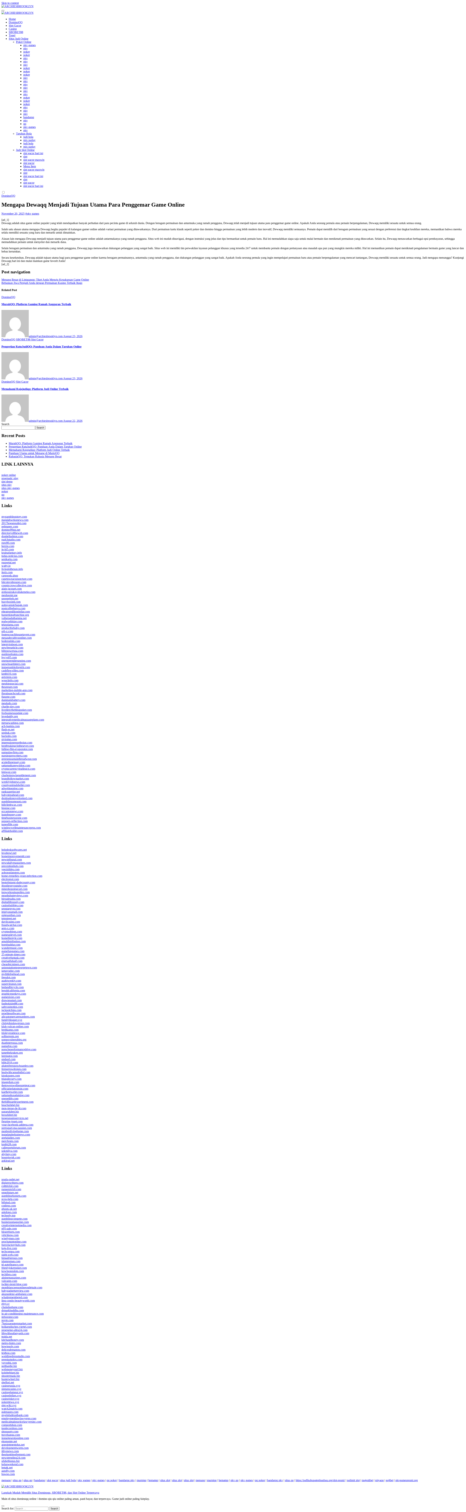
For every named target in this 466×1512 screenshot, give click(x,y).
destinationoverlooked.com (16, 798)
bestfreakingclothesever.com (17, 745)
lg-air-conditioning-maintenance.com (22, 1313)
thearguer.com (9, 686)
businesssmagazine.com (15, 1222)
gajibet (389, 1480)
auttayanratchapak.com (14, 605)
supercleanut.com (11, 983)
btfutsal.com (8, 1202)
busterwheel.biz (10, 1379)
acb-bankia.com (10, 726)
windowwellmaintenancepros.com (21, 827)
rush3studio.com (10, 539)
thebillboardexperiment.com (17, 1101)
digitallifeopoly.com (12, 902)
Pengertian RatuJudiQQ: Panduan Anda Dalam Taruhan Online (41, 346)
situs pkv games (10, 488)
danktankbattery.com (13, 700)
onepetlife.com (9, 1098)
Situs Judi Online (18, 38)
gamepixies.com (10, 997)
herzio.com (7, 546)
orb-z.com (7, 631)
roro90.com (8, 542)
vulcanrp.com (9, 1280)
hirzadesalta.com (11, 898)
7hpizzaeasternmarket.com (16, 1323)
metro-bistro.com (11, 1343)
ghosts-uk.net (9, 1208)
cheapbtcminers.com (13, 964)
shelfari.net (7, 1382)
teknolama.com (10, 624)
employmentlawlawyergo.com (18, 1418)
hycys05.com (9, 657)
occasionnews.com (12, 811)
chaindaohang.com (12, 1307)
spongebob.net (9, 598)
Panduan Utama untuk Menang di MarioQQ (34, 453)
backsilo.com (9, 736)
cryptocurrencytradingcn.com (18, 768)
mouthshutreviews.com (14, 895)
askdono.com (9, 1212)
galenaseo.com (9, 1411)
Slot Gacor (15, 25)
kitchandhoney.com (12, 1339)
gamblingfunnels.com (13, 1195)
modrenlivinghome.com (15, 1131)
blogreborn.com (10, 1231)
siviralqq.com (9, 739)
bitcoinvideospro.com (13, 582)
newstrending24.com (13, 1457)
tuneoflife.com (9, 824)
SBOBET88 (16, 32)
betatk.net (7, 1467)
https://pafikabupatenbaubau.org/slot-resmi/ (320, 1480)
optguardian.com (11, 915)
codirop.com (8, 1205)
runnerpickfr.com (11, 1189)
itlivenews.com (10, 1451)
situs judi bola (68, 1480)
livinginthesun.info (12, 569)
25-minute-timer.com (13, 954)
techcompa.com (10, 1251)
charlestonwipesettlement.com (18, 775)
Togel (12, 35)
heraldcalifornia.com (13, 990)
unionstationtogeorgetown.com (19, 967)
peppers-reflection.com (14, 821)
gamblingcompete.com (14, 1218)
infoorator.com (9, 1316)
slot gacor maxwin (33, 159)
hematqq (153, 1480)
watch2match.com (11, 1408)
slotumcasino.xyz (11, 1389)
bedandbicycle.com (12, 987)
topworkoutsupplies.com (15, 892)
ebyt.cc (5, 1303)
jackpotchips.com (11, 1010)
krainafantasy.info (11, 552)
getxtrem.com (9, 677)
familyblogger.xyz (11, 1019)
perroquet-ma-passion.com (16, 1127)
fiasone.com (8, 696)
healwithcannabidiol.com (15, 1072)
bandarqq (28, 117)
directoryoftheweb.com (14, 533)
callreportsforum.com (13, 1147)
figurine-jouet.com (12, 1121)
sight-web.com (9, 1254)
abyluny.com (8, 1154)
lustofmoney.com (11, 814)
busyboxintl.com (11, 601)
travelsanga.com (10, 1434)
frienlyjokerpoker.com (14, 1267)
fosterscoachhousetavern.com (18, 634)
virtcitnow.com (10, 1235)
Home (12, 19)
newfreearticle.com (12, 647)
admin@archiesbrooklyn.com (46, 336)
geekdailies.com (10, 1137)
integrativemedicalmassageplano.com (22, 719)
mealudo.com (9, 703)
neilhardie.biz (9, 1366)
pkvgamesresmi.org (406, 1480)
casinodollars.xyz (11, 1395)
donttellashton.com (12, 536)
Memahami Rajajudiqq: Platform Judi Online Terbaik (35, 389)
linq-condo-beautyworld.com (18, 1300)
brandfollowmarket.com (15, 778)
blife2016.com (9, 1062)
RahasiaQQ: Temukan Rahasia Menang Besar (35, 456)
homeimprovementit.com (15, 856)
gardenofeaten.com (12, 654)
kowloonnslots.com (12, 1271)
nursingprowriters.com (14, 755)
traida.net (6, 1336)
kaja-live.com (9, 1248)
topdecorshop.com (12, 1428)
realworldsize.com (11, 621)
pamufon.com (9, 1046)
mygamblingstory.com (14, 516)
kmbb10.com (9, 673)
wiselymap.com (10, 1238)
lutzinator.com (9, 1055)
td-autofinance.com (12, 1264)
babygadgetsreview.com (15, 1290)
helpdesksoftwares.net (14, 849)
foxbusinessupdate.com (14, 713)
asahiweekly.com (11, 980)
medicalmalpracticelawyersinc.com (21, 1421)
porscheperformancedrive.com (18, 1049)
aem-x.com (7, 928)
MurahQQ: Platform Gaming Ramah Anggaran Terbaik (36, 304)
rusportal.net (8, 562)
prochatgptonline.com (13, 1241)
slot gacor (28, 163)
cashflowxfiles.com (12, 670)
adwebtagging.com (12, 788)
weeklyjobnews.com (13, 781)
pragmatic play (9, 478)
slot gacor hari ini (33, 153)
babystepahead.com (12, 794)
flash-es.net (7, 729)
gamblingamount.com (13, 801)
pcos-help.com (9, 1199)
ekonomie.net (9, 1441)
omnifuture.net (9, 1192)
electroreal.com (10, 879)
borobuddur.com (10, 944)
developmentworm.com (15, 1447)
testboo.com (8, 1352)
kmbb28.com (9, 1144)
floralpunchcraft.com (13, 693)
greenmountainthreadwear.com (19, 758)
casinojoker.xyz (10, 1398)
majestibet (367, 1480)
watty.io (6, 565)
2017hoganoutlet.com (13, 523)
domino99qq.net (10, 529)
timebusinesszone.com (14, 817)
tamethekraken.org (12, 1052)
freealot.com (8, 977)
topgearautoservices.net (14, 1118)
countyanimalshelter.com (15, 785)
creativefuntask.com (12, 957)
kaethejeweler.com (12, 1091)
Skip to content (10, 3)
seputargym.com (10, 908)
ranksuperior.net (10, 791)
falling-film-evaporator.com (17, 749)
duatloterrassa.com (12, 1042)
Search (5, 424)
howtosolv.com (10, 1346)
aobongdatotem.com (13, 872)
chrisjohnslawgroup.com (15, 1023)
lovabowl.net (8, 852)
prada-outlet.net (10, 1179)
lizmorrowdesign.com (13, 1069)
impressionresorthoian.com (16, 742)
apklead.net (8, 1160)
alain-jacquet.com (11, 588)
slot (25, 156)
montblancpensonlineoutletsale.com (21, 1287)
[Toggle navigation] (2, 10)
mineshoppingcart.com (14, 889)
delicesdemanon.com (13, 1349)
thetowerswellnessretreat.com (18, 1085)
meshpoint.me (9, 595)
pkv (25, 48)
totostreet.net (8, 918)
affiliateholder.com (12, 830)
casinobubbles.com (12, 905)
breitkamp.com (10, 1029)
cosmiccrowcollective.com (16, 585)
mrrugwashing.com (12, 722)
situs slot (165, 1480)
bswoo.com (8, 1474)
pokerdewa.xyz (10, 1402)
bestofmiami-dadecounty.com (18, 882)
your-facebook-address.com (17, 1124)
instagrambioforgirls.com (15, 667)
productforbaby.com (13, 627)
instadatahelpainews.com (15, 1134)
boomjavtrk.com (10, 1157)
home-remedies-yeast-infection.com (21, 875)
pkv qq (234, 1480)
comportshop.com (11, 1425)
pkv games (29, 45)
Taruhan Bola (24, 133)
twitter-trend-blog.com (14, 1284)
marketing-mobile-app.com (16, 690)
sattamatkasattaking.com (15, 1095)
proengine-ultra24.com (14, 1330)
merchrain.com (10, 1141)
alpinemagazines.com (13, 1277)
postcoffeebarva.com (13, 608)
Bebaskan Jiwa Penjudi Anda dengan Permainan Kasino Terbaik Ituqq (41, 282)
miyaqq (379, 1480)
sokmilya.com (9, 1150)
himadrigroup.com (12, 1258)
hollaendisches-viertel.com (16, 1326)
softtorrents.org (10, 1036)
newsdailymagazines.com (16, 862)
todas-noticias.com (12, 555)
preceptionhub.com (12, 866)
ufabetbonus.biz (10, 1461)
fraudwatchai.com (11, 925)
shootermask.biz (10, 1375)
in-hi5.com (7, 549)
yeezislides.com (10, 869)
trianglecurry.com (11, 1078)
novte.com (7, 1320)
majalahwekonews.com (14, 519)
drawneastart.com (11, 1000)
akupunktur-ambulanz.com (16, 1294)
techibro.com (8, 1274)
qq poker (112, 1480)
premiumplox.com (11, 1359)
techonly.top (8, 1215)
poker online (8, 475)
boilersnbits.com (10, 641)
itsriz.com (7, 572)
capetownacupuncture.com (16, 578)
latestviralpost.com (12, 644)
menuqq (6, 1480)
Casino (13, 28)
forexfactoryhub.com (13, 1244)
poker (26, 51)
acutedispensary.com (13, 762)
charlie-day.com (10, 706)
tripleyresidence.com (13, 1033)
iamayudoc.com (10, 970)
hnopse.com (8, 808)
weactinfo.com (9, 680)
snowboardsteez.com (13, 664)
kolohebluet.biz (10, 1372)
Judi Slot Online (25, 150)
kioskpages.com (10, 1075)
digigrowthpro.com (12, 1182)
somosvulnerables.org (13, 1039)
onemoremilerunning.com (16, 660)
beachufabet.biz (10, 1105)
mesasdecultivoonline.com (16, 637)
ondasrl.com (8, 1059)
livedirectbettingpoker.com (16, 709)
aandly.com (8, 1470)
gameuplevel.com (11, 934)
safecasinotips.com (12, 1006)
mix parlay (29, 140)
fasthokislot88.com (12, 1003)
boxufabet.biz (9, 1114)
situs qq (17, 1480)
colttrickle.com (9, 1186)
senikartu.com (9, 559)
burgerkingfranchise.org (15, 614)
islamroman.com (10, 1261)
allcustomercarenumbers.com (18, 1016)
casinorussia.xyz (10, 1385)
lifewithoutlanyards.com (15, 1333)
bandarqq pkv (127, 1480)
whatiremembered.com (14, 1297)
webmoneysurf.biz (12, 1369)
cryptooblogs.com (11, 931)
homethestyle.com (11, 938)
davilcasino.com (10, 921)
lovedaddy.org (9, 716)
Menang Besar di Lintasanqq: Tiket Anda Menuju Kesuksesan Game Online (45, 279)
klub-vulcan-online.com (15, 1026)
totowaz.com (8, 772)
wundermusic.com (12, 947)
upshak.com (8, 732)
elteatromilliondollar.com (15, 611)
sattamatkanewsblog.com (15, 765)
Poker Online (23, 41)
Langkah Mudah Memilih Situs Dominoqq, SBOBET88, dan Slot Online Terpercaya (50, 1492)
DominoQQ (16, 22)
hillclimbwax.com (11, 804)
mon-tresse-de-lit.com (13, 1108)
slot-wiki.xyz (8, 1405)
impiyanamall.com (12, 911)
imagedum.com (10, 1082)
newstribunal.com (11, 859)
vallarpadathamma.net (14, 618)
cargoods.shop (9, 575)
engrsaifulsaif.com (11, 961)
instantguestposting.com (15, 1438)
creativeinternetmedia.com (16, 1225)
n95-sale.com (9, 1228)
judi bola (28, 136)
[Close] (2, 1506)
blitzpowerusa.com (12, 650)
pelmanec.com (9, 526)
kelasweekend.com (12, 1464)
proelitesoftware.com (13, 1013)
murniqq (141, 1480)
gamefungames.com (12, 951)
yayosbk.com (9, 1362)
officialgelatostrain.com (14, 1088)
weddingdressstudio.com (15, 1356)
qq (24, 123)
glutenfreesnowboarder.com (17, 1065)
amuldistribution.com (13, 941)
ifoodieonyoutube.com (14, 885)
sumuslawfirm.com (12, 752)
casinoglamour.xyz (12, 1392)
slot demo (7, 481)
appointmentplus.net (13, 1444)
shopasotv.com (9, 1431)
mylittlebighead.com (13, 974)
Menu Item (29, 166)
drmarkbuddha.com (12, 1310)
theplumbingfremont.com (15, 1454)
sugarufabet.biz (10, 1111)
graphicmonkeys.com (13, 993)
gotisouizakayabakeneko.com (18, 591)
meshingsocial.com (12, 683)
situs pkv (6, 484)
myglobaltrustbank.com (14, 1415)
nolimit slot (353, 1480)
